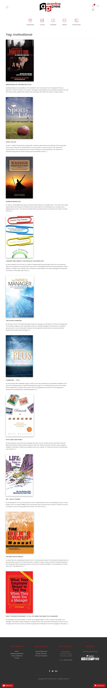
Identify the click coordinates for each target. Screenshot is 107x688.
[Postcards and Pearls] (20, 415)
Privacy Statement (16, 656)
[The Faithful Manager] (20, 296)
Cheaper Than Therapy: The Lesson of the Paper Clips (25, 261)
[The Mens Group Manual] (20, 532)
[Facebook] (49, 671)
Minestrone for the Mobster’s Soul (19, 84)
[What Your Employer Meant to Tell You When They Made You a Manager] (19, 592)
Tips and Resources (41, 651)
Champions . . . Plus (13, 380)
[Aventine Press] (50, 7)
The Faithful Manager (14, 321)
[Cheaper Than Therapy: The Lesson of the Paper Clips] (19, 237)
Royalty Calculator (41, 653)
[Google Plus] (56, 671)
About (17, 651)
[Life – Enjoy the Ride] (19, 475)
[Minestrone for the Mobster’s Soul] (20, 60)
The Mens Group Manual (14, 557)
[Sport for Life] (19, 118)
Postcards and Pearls (14, 440)
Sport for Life (11, 142)
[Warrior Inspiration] (19, 177)
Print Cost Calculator (41, 656)
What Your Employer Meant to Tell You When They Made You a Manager (32, 616)
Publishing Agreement (16, 653)
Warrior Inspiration (13, 202)
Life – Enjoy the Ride (13, 499)
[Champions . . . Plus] (19, 356)
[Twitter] (53, 671)
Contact (16, 658)
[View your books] (93, 9)
